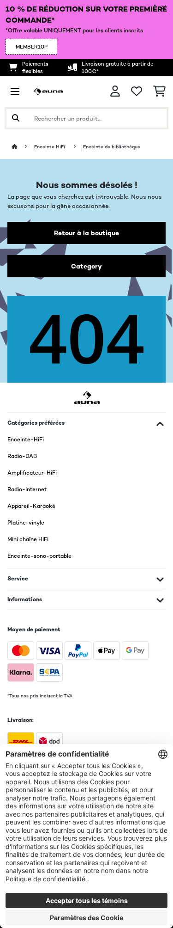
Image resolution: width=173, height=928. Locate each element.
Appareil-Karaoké (31, 506)
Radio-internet (27, 489)
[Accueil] (23, 147)
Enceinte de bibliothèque (111, 147)
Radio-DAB (22, 456)
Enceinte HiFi (50, 147)
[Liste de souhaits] (136, 91)
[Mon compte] (115, 91)
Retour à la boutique (86, 233)
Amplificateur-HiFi (32, 472)
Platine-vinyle (25, 522)
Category (86, 266)
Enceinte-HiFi (25, 439)
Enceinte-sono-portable (39, 556)
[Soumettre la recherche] (15, 118)
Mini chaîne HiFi (27, 539)
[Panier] (159, 91)
